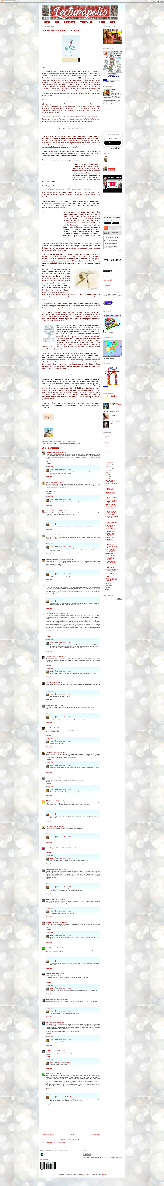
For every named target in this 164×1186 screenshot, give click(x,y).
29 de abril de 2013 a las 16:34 (56, 705)
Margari (48, 948)
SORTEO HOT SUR (109, 514)
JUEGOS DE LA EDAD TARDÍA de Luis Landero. (110, 558)
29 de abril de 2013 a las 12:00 (56, 585)
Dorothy (48, 482)
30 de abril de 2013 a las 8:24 (64, 988)
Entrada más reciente (48, 1134)
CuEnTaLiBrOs (49, 613)
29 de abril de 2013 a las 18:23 (56, 800)
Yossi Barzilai (49, 752)
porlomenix (49, 510)
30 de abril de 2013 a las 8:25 (64, 1039)
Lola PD (48, 1050)
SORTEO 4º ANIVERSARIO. (113, 396)
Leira (47, 826)
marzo (107, 583)
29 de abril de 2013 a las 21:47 (69, 848)
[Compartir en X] (72, 441)
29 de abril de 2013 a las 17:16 (60, 752)
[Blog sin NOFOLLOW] (108, 305)
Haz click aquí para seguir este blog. (112, 295)
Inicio (72, 1134)
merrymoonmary (86, 1174)
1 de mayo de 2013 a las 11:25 (64, 1096)
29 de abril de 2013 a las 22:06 (57, 899)
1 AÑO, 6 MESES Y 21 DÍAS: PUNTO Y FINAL (111, 566)
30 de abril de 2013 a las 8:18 (64, 789)
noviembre (108, 464)
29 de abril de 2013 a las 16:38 (60, 728)
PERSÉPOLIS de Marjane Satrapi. (111, 411)
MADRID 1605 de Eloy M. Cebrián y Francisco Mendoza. (111, 579)
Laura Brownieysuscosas (52, 559)
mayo (107, 476)
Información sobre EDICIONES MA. (110, 493)
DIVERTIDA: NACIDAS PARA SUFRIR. (110, 526)
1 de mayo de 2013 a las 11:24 (64, 1062)
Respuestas (50, 466)
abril (107, 478)
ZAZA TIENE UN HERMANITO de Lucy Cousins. (111, 522)
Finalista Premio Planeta (53, 443)
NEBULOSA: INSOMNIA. (110, 504)
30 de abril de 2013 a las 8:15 (64, 671)
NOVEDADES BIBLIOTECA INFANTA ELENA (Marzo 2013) (111, 570)
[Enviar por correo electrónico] (69, 441)
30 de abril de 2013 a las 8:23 (64, 961)
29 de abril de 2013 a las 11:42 (66, 559)
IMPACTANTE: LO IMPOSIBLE (114, 414)
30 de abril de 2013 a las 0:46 (61, 999)
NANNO (48, 899)
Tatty (47, 800)
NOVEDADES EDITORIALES (109, 540)
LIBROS (47, 22)
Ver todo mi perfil (107, 104)
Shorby (48, 973)
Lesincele (48, 656)
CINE (57, 22)
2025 (105, 437)
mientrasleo (49, 728)
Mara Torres (77, 443)
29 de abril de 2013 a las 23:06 (57, 948)
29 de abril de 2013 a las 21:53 (60, 869)
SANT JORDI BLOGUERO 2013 (111, 546)
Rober (47, 1022)
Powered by (108, 148)
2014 (105, 459)
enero (107, 587)
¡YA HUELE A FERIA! (110, 537)
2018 (105, 451)
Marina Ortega (49, 535)
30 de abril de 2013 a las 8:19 (64, 836)
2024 (105, 439)
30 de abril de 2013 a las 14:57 (56, 1073)
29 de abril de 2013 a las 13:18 (60, 613)
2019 (105, 449)
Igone (47, 1073)
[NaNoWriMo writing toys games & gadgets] (112, 80)
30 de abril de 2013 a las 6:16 (56, 1022)
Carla (47, 705)
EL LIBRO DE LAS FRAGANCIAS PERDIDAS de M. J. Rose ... (110, 488)
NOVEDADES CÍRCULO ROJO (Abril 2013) (110, 554)
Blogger (104, 1174)
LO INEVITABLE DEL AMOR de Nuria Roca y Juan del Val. (111, 518)
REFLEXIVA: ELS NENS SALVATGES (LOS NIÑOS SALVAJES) (110, 551)
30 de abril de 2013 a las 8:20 (64, 887)
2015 (105, 457)
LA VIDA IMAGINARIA (65, 443)
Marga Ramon (49, 869)
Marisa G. (52, 469)
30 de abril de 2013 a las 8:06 (64, 546)
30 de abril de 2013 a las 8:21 (64, 911)
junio (107, 474)
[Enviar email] (106, 159)
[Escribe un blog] (70, 441)
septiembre (109, 468)
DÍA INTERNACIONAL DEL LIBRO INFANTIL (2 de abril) (111, 575)
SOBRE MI (114, 22)
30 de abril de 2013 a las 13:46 (57, 1050)
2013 (105, 461)
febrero (108, 585)
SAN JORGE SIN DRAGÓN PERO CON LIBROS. (111, 507)
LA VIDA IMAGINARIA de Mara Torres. (111, 484)
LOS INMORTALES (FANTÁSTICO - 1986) (115, 404)
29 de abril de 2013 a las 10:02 (59, 510)
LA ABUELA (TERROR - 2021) (115, 422)
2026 (105, 435)
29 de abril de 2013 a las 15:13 (56, 682)
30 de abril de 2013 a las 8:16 (64, 717)
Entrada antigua (95, 1134)
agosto (107, 470)
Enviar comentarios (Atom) (74, 1139)
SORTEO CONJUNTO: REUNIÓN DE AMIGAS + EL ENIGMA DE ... (111, 530)
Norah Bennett (49, 999)
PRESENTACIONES (87, 22)
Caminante (48, 922)
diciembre (108, 462)
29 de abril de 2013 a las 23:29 (57, 973)
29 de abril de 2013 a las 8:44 (60, 452)
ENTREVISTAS (69, 22)
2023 (105, 441)
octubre (108, 466)
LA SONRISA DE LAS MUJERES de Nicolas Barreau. (111, 534)
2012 (105, 589)
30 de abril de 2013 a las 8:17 (64, 765)
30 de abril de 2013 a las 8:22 (64, 935)
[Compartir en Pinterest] (75, 441)
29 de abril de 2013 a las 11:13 (61, 535)
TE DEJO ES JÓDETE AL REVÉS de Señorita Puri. (111, 502)
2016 (105, 455)
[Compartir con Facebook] (74, 441)
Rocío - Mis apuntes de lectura (53, 848)
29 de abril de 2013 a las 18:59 (56, 826)
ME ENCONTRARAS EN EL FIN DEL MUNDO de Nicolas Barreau (111, 511)
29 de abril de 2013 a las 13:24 (58, 656)
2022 (105, 443)
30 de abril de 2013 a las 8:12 (64, 642)
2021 (105, 445)
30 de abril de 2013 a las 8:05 (64, 524)
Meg (47, 682)
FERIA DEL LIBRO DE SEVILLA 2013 (110, 481)
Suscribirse (112, 143)
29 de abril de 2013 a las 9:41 (58, 482)
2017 (105, 453)
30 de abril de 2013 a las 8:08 (64, 601)
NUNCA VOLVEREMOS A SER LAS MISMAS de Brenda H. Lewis (111, 563)
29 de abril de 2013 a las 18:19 (56, 778)
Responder (48, 463)
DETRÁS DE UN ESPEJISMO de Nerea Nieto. (111, 497)
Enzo (47, 778)
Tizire (47, 585)
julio (107, 472)
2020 (105, 447)
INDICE (102, 22)
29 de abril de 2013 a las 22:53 (59, 922)
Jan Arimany (49, 452)
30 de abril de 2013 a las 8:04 (64, 469)
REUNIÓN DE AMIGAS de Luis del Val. (111, 543)
